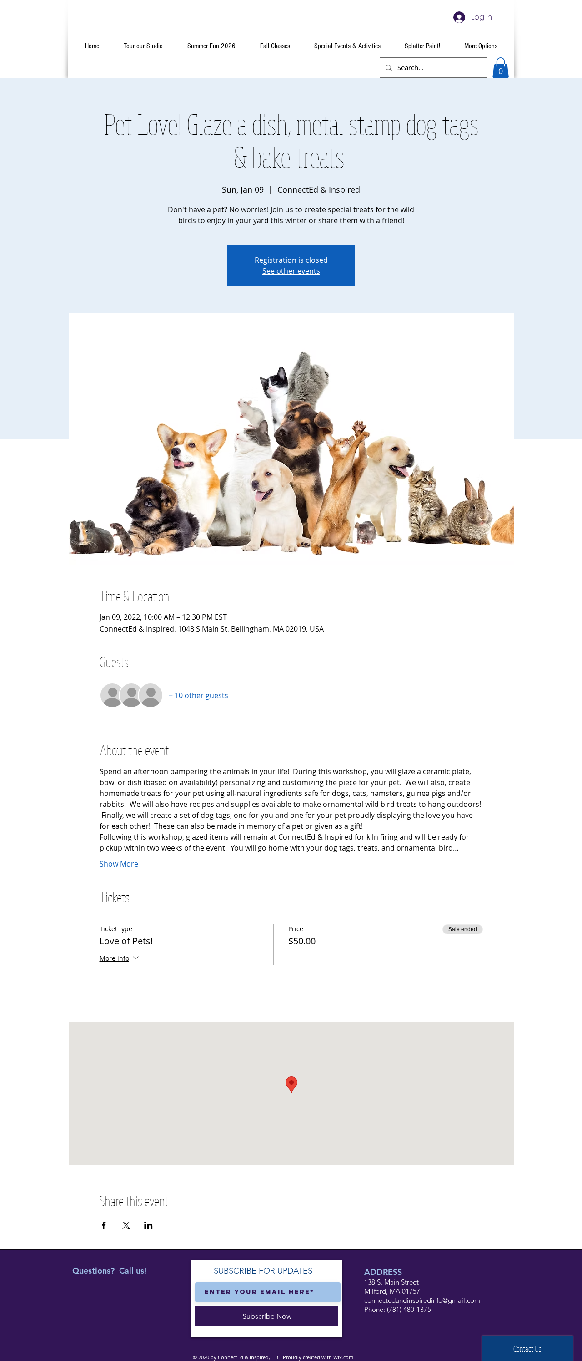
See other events (291, 271)
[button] (500, 67)
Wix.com (343, 1357)
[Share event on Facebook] (104, 1225)
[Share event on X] (126, 1225)
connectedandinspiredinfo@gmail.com (422, 1300)
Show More (119, 864)
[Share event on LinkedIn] (148, 1225)
